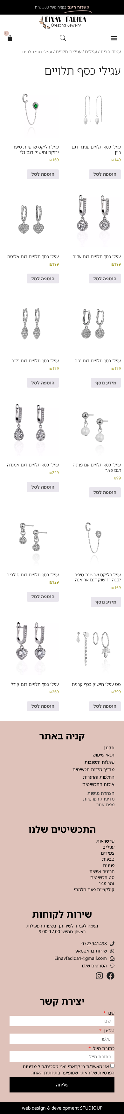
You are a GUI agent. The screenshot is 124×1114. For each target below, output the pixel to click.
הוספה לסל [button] (104, 174)
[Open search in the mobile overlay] (63, 38)
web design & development (62, 1108)
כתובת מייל (103, 1048)
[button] (113, 38)
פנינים (108, 865)
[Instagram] (99, 976)
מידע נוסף (105, 383)
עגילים (91, 51)
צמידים (107, 853)
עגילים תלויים (68, 51)
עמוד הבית (110, 51)
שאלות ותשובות (99, 762)
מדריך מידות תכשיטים (93, 769)
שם (110, 1013)
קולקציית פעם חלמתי (94, 889)
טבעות (108, 859)
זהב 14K (106, 883)
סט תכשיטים (102, 877)
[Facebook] (110, 976)
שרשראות (105, 841)
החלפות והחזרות (98, 777)
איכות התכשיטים (98, 784)
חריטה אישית (101, 871)
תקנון (109, 747)
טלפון (108, 1031)
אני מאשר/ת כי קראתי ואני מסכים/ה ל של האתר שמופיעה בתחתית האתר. (68, 1069)
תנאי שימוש (103, 755)
